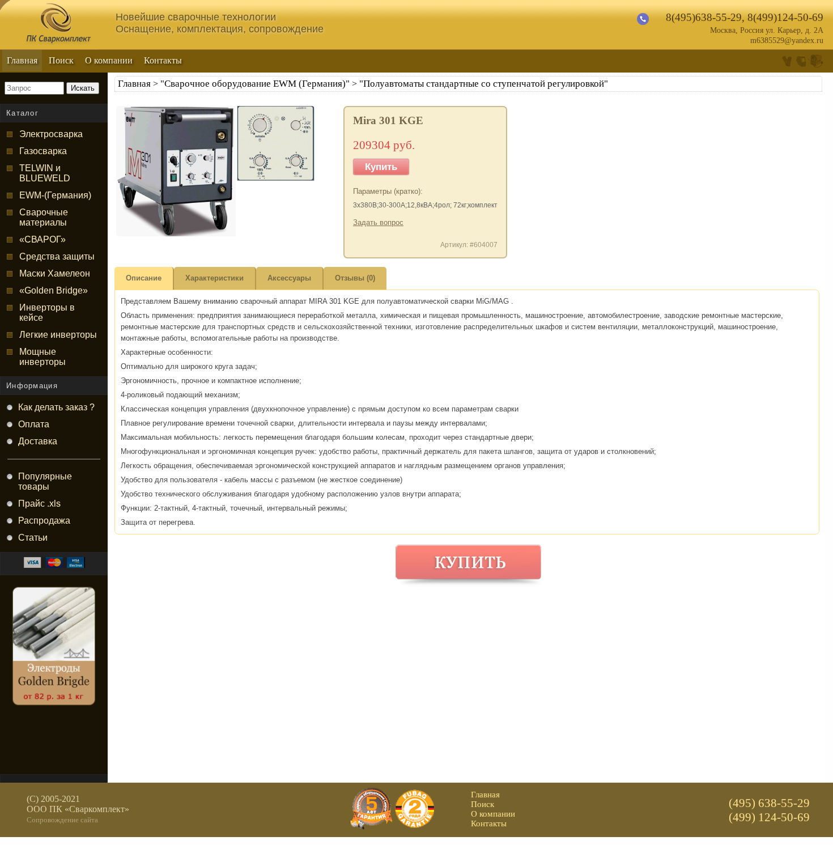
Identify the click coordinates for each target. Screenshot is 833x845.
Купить (381, 167)
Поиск (61, 60)
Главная (22, 60)
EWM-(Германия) (55, 195)
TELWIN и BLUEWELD (44, 173)
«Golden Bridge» (53, 290)
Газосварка (43, 151)
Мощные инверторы (42, 357)
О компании (109, 60)
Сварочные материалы (43, 217)
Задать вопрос (378, 222)
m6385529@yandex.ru (786, 40)
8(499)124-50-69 (785, 17)
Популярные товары (45, 481)
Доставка (37, 441)
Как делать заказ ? (56, 407)
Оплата (33, 424)
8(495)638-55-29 (704, 17)
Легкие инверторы (58, 334)
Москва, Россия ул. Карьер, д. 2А (766, 30)
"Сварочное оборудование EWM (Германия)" (255, 83)
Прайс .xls (39, 503)
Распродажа (44, 520)
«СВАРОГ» (42, 239)
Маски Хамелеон (54, 273)
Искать (83, 88)
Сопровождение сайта (62, 820)
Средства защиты (57, 256)
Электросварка (51, 134)
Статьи (33, 537)
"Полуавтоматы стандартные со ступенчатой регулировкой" (483, 83)
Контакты (163, 60)
